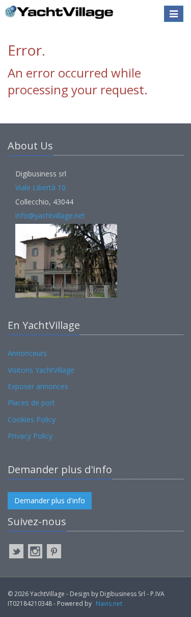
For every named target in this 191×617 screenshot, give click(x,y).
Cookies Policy (32, 419)
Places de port (31, 402)
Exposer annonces (38, 386)
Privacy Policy (30, 436)
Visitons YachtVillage (41, 370)
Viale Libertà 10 (40, 187)
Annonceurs (27, 353)
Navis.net (109, 603)
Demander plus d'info (49, 500)
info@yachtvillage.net (50, 215)
